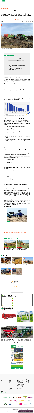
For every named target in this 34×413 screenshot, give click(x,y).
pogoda (15, 281)
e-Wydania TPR (27, 382)
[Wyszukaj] (31, 1)
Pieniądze (10, 378)
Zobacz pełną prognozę (14, 291)
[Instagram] (2, 392)
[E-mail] (28, 21)
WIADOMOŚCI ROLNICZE (19, 232)
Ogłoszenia (10, 389)
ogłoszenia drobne (8, 308)
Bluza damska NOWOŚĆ (20, 386)
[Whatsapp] (30, 21)
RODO (1, 380)
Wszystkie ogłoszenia (17, 342)
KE (4, 233)
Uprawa (10, 380)
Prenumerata (10, 387)
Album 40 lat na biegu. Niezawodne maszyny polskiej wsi (20, 379)
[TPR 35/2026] (17, 354)
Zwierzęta (10, 383)
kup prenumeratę (17, 368)
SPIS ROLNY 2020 (13, 232)
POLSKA (25, 232)
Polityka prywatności (3, 378)
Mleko (10, 382)
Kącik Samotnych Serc (28, 383)
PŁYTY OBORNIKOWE (7, 232)
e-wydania (10, 388)
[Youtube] (4, 392)
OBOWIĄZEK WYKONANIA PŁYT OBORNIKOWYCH (12, 233)
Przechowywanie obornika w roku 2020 (14, 58)
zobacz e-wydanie (17, 365)
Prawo (10, 379)
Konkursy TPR (27, 381)
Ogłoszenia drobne (28, 380)
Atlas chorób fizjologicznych (20, 384)
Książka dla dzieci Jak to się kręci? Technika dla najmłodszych (20, 388)
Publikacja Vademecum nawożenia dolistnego (20, 383)
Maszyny (10, 381)
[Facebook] (22, 21)
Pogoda (26, 379)
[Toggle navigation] (1, 1)
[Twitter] (24, 21)
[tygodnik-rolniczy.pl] (4, 1)
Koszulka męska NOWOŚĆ (20, 385)
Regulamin (2, 379)
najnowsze (5, 255)
